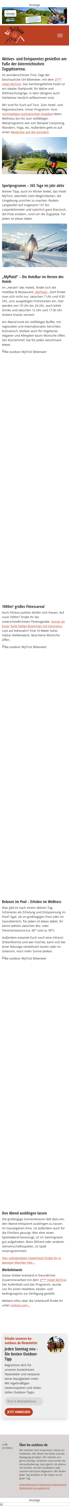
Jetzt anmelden (18, 1412)
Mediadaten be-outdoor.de (34, 1488)
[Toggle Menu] (60, 35)
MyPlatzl (41, 292)
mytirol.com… (20, 1305)
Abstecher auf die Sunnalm (30, 132)
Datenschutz (59, 1484)
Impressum (45, 1484)
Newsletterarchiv (28, 1484)
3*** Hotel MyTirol (53, 1280)
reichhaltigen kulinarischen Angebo (27, 114)
